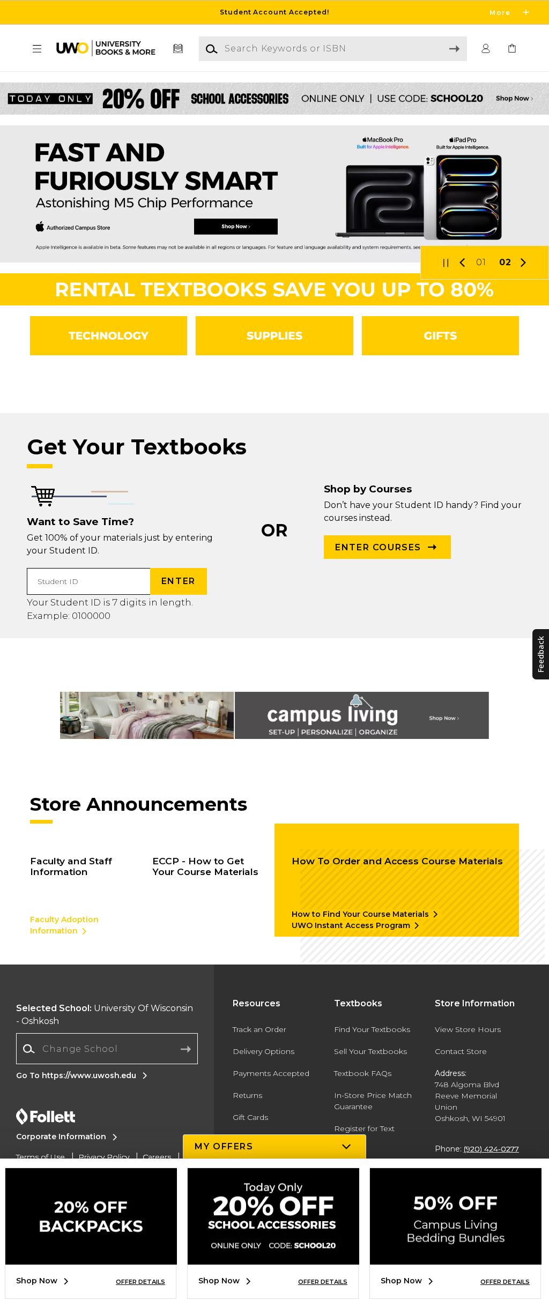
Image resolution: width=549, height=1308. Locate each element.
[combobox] (107, 1049)
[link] (512, 49)
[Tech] (108, 335)
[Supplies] (274, 335)
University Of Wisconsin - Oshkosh (104, 1014)
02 (505, 262)
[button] (274, 12)
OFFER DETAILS (140, 1281)
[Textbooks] (178, 49)
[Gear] (440, 335)
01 (481, 262)
